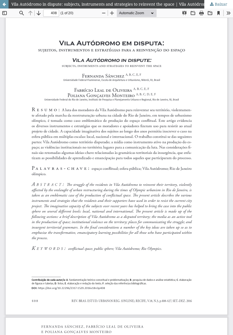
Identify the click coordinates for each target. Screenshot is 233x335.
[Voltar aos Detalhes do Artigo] (4, 4)
